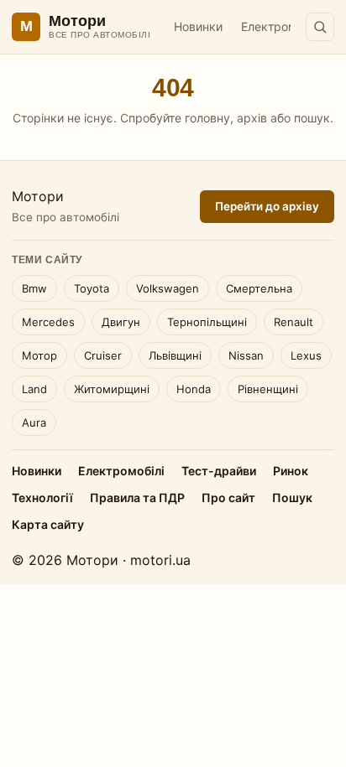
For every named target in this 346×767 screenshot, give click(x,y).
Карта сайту (48, 524)
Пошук (292, 497)
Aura (34, 422)
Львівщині (175, 355)
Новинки (198, 26)
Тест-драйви (218, 471)
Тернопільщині (207, 322)
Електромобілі (281, 26)
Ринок (290, 471)
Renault (293, 322)
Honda (193, 389)
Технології (42, 497)
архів (252, 118)
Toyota (91, 288)
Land (34, 389)
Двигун (121, 322)
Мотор (39, 355)
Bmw (34, 288)
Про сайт (228, 497)
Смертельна (259, 288)
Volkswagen (167, 288)
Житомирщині (111, 389)
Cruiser (103, 355)
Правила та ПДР (137, 497)
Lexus (306, 355)
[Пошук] (320, 27)
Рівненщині (268, 389)
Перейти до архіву (267, 206)
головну (207, 118)
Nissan (246, 355)
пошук (312, 118)
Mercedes (48, 322)
